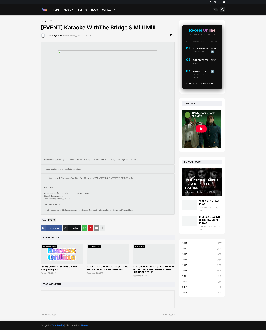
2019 (202, 276)
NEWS (94, 9)
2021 (202, 287)
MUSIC (67, 9)
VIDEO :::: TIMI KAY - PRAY (210, 202)
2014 (202, 259)
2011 (202, 243)
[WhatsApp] (84, 228)
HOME (56, 9)
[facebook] (210, 2)
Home (43, 21)
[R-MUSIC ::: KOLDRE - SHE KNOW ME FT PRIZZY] (189, 221)
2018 (202, 270)
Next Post (168, 314)
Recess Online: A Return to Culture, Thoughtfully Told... (59, 268)
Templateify (57, 325)
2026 (202, 292)
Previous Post (49, 314)
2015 (202, 265)
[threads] (215, 2)
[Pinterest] (90, 228)
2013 (202, 254)
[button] (215, 9)
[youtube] (224, 2)
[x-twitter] (219, 2)
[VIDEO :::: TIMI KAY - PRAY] (189, 205)
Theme (84, 325)
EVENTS (82, 9)
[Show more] (102, 228)
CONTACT (107, 9)
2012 (202, 248)
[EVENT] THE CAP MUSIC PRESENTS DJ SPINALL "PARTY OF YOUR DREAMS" (107, 268)
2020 (202, 281)
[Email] (96, 228)
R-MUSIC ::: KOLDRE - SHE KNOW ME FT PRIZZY (210, 220)
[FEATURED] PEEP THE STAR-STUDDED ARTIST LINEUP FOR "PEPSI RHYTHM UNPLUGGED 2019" (153, 269)
